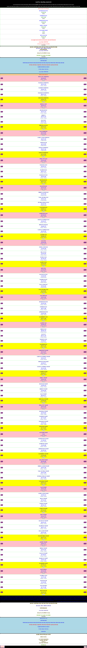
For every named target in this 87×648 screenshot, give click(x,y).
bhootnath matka (8, 597)
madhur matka (45, 596)
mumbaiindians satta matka (33, 598)
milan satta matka (77, 598)
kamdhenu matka (65, 597)
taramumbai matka (67, 596)
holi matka (25, 597)
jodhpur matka (49, 601)
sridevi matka (11, 596)
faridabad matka (83, 596)
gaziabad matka (79, 596)
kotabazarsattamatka (50, 600)
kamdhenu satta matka (47, 599)
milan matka (22, 597)
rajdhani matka (33, 597)
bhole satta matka (58, 599)
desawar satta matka (9, 598)
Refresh (44, 13)
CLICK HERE (43, 56)
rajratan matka (29, 597)
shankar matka (7, 596)
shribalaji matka (18, 596)
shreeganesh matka (62, 596)
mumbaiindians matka (73, 596)
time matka (29, 596)
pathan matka (33, 596)
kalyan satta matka (63, 599)
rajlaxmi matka (37, 597)
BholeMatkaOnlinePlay (2, 647)
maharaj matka (41, 596)
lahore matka (18, 597)
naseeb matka (81, 601)
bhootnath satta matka (59, 598)
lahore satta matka (72, 598)
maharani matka (50, 596)
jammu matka (69, 597)
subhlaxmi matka (26, 596)
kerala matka (3, 596)
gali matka (22, 596)
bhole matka (73, 597)
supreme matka (56, 597)
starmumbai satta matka (17, 599)
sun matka (45, 601)
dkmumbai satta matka (80, 599)
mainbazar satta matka (38, 600)
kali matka (14, 596)
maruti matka (37, 596)
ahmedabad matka (60, 597)
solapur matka (58, 596)
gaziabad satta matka (40, 598)
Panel (85, 78)
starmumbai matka (42, 597)
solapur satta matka (14, 598)
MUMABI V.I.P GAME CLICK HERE (43, 44)
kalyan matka (76, 597)
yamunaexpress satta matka (66, 598)
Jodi (1, 78)
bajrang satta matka (68, 599)
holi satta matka (82, 598)
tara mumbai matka (68, 601)
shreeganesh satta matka (20, 598)
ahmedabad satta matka (41, 599)
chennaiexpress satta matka (52, 598)
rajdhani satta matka (6, 599)
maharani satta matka (3, 598)
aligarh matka (47, 597)
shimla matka (59, 601)
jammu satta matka (53, 599)
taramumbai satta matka (27, 598)
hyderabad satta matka (29, 599)
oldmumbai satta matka (45, 600)
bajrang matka (80, 597)
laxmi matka (54, 601)
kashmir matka (85, 597)
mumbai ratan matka (75, 601)
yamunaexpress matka (14, 597)
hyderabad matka (51, 597)
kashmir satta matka (73, 599)
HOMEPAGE (43, 644)
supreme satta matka (35, 599)
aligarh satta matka (23, 599)
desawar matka (54, 596)
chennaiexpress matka (3, 597)
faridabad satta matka (46, 598)
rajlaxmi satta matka (11, 599)
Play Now (43, 80)
